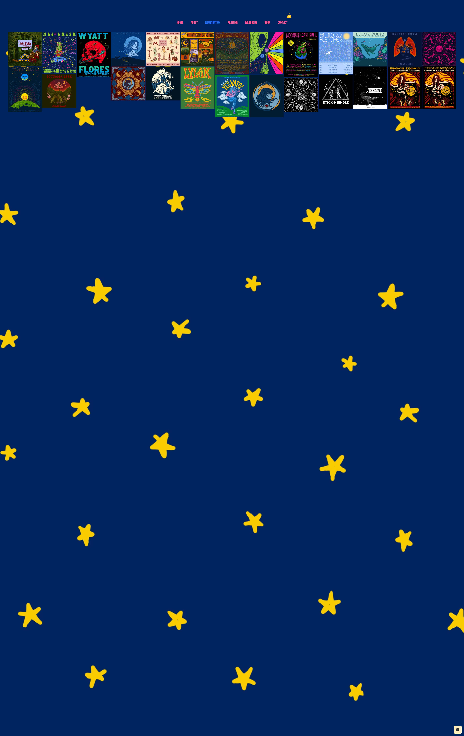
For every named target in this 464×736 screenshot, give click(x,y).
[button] (289, 15)
